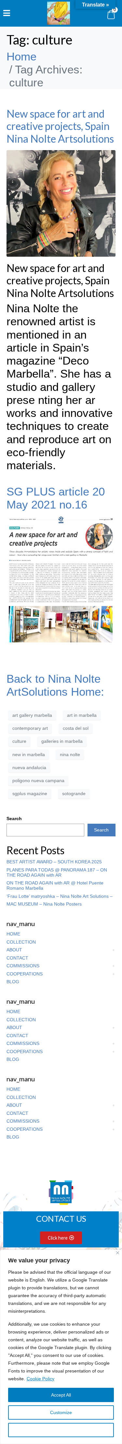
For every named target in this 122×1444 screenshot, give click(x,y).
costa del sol (75, 728)
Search (14, 818)
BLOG (13, 981)
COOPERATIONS (25, 973)
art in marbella (82, 715)
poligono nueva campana (38, 780)
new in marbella (28, 754)
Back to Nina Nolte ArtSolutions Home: (55, 685)
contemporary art (30, 728)
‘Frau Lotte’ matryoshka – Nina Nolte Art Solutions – (60, 896)
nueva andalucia (29, 767)
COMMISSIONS (23, 965)
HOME (13, 933)
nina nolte (70, 754)
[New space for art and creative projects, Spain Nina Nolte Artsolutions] (61, 202)
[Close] (117, 1252)
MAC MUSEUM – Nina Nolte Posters (44, 904)
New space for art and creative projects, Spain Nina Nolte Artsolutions (60, 126)
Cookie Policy (40, 1378)
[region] (61, 1347)
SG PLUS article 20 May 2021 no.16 (56, 498)
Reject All (61, 1430)
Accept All (61, 1395)
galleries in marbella (62, 741)
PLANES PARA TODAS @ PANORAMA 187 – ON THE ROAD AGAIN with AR (57, 872)
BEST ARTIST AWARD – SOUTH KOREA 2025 (54, 861)
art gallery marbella (32, 715)
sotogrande (74, 793)
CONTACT (17, 958)
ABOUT (14, 949)
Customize (61, 1412)
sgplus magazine (29, 793)
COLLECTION (21, 942)
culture (19, 741)
